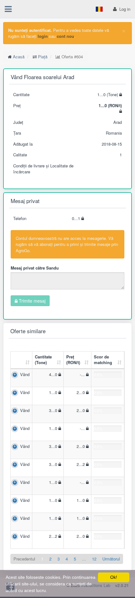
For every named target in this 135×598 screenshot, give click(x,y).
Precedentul (24, 559)
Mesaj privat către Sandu (35, 268)
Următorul (111, 559)
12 (94, 559)
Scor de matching (103, 360)
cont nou (65, 36)
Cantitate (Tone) (43, 360)
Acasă (18, 57)
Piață (42, 57)
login (43, 36)
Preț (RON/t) (73, 360)
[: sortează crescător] (21, 360)
